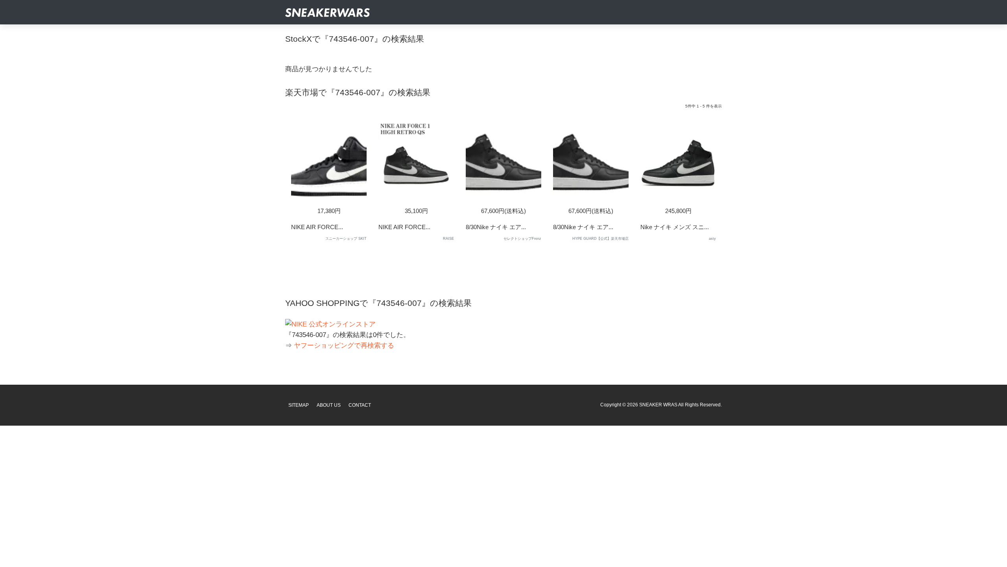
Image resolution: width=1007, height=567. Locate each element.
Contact (360, 405)
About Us (329, 405)
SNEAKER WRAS (658, 405)
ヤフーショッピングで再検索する (344, 345)
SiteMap (298, 405)
